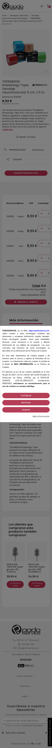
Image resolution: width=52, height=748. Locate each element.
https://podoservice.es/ (39, 330)
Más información (41, 416)
